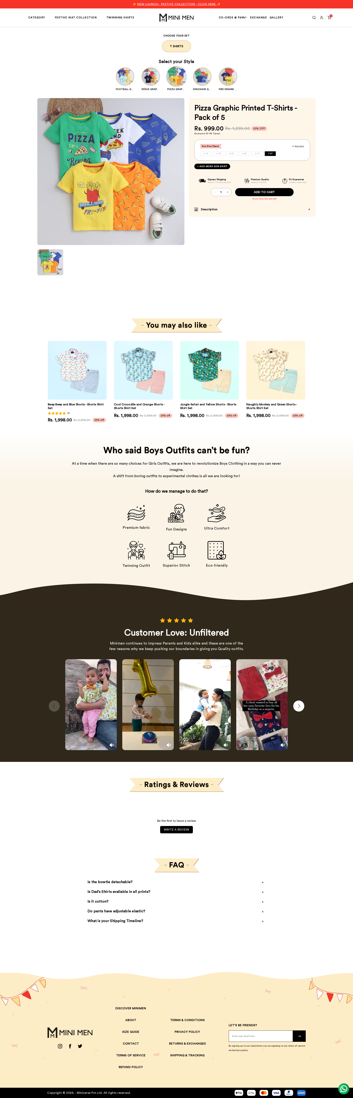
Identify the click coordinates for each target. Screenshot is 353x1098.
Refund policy (131, 1067)
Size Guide (130, 1031)
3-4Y (218, 153)
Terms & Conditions (187, 1020)
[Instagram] (60, 1046)
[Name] (299, 1036)
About (130, 1020)
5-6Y (244, 153)
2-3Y (206, 153)
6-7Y (257, 153)
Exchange (258, 17)
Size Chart (299, 146)
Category (36, 17)
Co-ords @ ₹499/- (233, 17)
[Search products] (314, 17)
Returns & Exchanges (187, 1043)
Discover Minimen (130, 1008)
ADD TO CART (264, 192)
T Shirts (176, 46)
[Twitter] (80, 1046)
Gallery (277, 17)
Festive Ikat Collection (76, 17)
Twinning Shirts (120, 17)
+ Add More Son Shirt (212, 166)
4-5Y (231, 153)
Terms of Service (131, 1055)
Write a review (176, 829)
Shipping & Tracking (187, 1055)
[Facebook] (70, 1046)
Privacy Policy (187, 1031)
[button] (101, 370)
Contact (131, 1043)
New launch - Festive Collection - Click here (177, 4)
